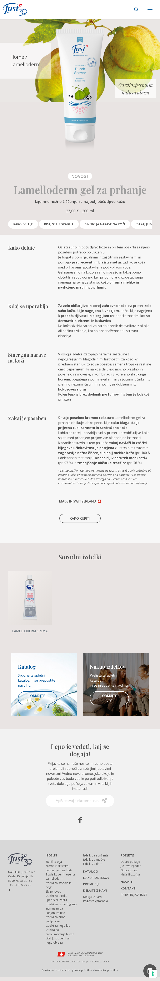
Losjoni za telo (55, 913)
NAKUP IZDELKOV (96, 877)
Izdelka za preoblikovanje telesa (60, 932)
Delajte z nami (92, 897)
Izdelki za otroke (56, 896)
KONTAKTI (128, 888)
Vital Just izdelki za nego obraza (58, 940)
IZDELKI (51, 855)
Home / (18, 56)
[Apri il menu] (150, 10)
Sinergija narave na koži (105, 224)
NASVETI (127, 882)
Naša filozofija (130, 874)
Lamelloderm (54, 878)
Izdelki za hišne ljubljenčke (55, 919)
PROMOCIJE (91, 884)
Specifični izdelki (56, 900)
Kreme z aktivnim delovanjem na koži (59, 868)
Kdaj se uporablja (59, 224)
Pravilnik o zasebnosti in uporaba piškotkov (67, 970)
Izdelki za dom (92, 864)
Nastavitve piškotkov (106, 970)
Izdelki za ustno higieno (61, 904)
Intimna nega (54, 908)
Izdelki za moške (94, 859)
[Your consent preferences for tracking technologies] (153, 974)
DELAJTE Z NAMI (95, 890)
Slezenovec (53, 891)
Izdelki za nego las (58, 926)
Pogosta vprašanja (95, 901)
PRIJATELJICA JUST (134, 894)
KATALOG (90, 871)
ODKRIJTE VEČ (37, 698)
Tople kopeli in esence (60, 874)
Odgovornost (129, 870)
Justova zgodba (131, 866)
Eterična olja (54, 862)
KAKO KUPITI (80, 518)
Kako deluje (23, 224)
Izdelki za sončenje (95, 855)
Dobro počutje (130, 862)
